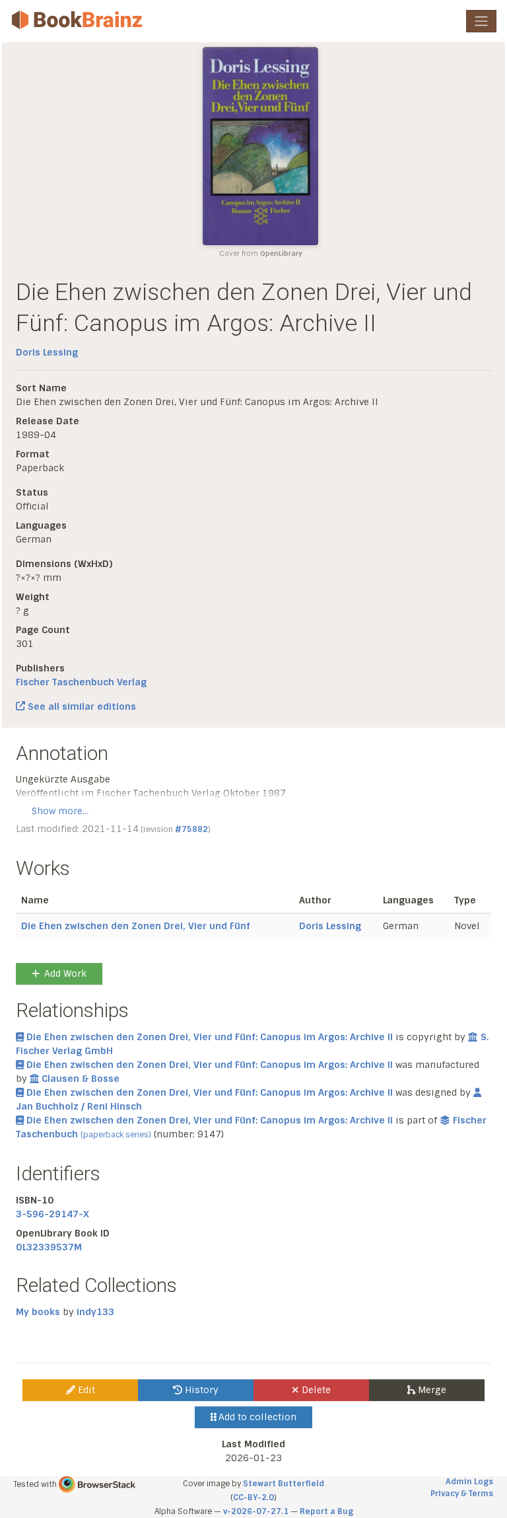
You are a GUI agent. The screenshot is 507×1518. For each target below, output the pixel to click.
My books (38, 1312)
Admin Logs (469, 1481)
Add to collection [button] (256, 1417)
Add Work (65, 973)
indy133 (95, 1312)
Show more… (60, 811)
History (200, 1390)
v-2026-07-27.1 (255, 1511)
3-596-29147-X (52, 1214)
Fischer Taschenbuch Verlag (81, 682)
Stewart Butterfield (283, 1483)
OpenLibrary (281, 253)
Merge (430, 1390)
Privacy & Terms (461, 1493)
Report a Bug (326, 1511)
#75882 (191, 829)
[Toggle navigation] (481, 21)
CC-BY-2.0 (253, 1497)
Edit (85, 1390)
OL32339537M (49, 1247)
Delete (315, 1390)
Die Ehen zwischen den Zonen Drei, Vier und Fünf (135, 926)
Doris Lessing (47, 352)
